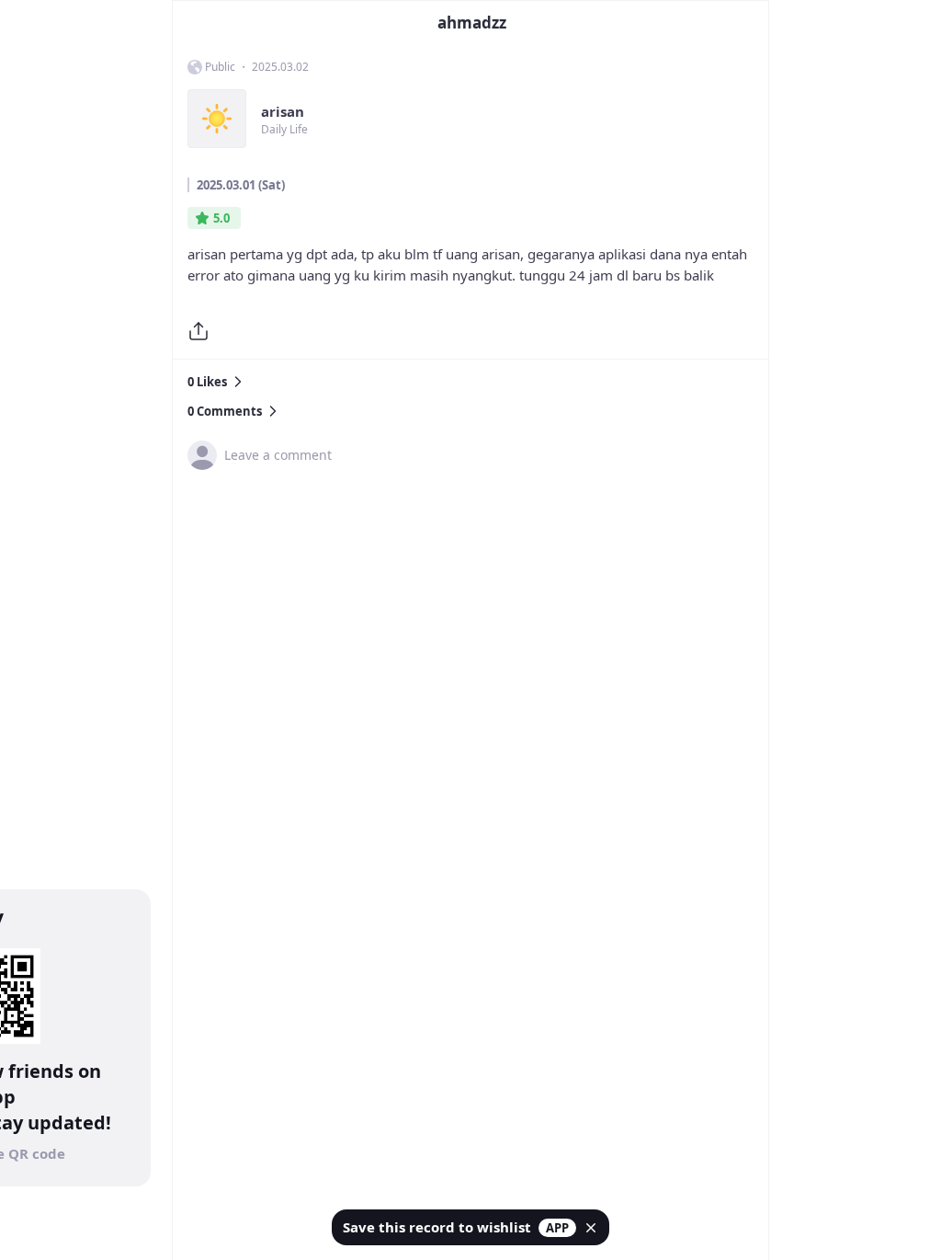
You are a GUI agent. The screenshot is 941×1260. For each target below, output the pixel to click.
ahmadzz (471, 22)
